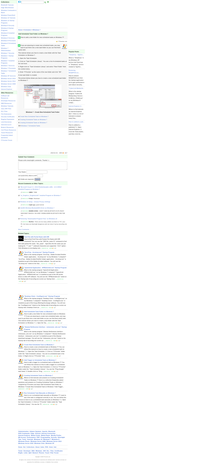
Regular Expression (7, 119)
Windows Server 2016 (8, 78)
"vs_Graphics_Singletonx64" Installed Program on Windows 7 (40, 195)
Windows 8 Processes (8, 40)
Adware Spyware (35, 431)
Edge (32, 433)
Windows (39, 451)
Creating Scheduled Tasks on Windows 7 (33, 119)
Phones (41, 453)
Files (52, 451)
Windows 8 (55, 439)
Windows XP (49, 443)
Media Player (45, 435)
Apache (45, 431)
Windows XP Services (8, 76)
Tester (20, 451)
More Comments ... (24, 229)
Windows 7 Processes (8, 68)
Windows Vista (6, 86)
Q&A (30, 453)
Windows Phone (24, 441)
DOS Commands (24, 433)
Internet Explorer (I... (75, 106)
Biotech (35, 453)
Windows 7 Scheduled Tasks (30, 126)
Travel (47, 453)
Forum (56, 453)
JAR (44, 451)
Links (26, 453)
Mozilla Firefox (56, 435)
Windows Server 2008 (8, 84)
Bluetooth (51, 431)
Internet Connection (48, 433)
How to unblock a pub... (76, 122)
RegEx (20, 453)
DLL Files (4, 111)
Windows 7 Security (7, 53)
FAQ (51, 453)
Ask (55, 447)
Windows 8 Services (8, 38)
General (38, 433)
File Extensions (6, 114)
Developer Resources (8, 100)
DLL (48, 451)
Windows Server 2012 (8, 81)
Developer (27, 451)
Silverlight (61, 437)
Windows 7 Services (8, 65)
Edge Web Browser (7, 7)
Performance (31, 437)
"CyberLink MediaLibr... (76, 88)
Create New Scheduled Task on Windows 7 (34, 116)
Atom (51, 447)
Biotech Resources (7, 127)
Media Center (35, 435)
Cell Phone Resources (8, 130)
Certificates (59, 451)
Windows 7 (36, 30)
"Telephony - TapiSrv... (76, 54)
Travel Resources (7, 132)
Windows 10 (38, 439)
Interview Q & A (6, 124)
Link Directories (6, 122)
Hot (24, 447)
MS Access (22, 437)
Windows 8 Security (7, 25)
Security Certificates (8, 116)
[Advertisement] (9, 166)
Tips (19, 439)
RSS (46, 447)
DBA (33, 451)
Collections (30, 447)
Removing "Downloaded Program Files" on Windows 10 (38, 218)
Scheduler (27, 30)
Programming (45, 437)
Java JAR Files (6, 108)
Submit (37, 179)
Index (42, 447)
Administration (23, 431)
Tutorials (30, 439)
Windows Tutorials (7, 106)
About (37, 447)
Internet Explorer (6, 89)
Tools (24, 439)
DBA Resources (6, 103)
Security (54, 437)
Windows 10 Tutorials (8, 18)
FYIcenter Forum (6, 140)
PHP (38, 437)
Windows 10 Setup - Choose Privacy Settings (35, 201)
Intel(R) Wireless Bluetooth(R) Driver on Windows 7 (37, 208)
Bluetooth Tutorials (7, 5)
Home (20, 30)
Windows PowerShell (8, 15)
